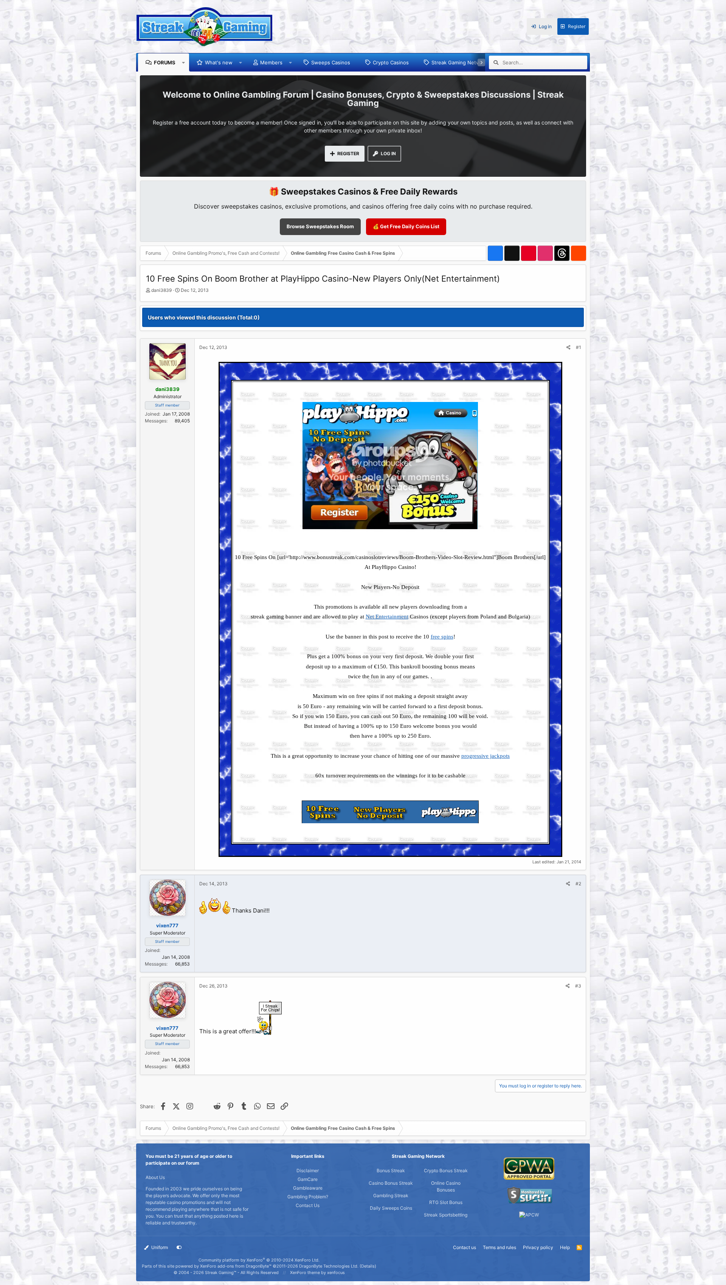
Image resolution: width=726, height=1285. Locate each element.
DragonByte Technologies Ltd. (328, 1266)
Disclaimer (307, 1170)
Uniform (159, 1247)
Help (565, 1247)
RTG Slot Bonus (445, 1202)
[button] (183, 62)
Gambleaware (308, 1188)
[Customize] (179, 1247)
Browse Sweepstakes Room (320, 226)
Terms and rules (499, 1247)
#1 (578, 347)
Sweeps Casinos (330, 62)
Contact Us (308, 1205)
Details (368, 1266)
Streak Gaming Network (459, 62)
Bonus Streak (391, 1170)
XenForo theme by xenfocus (317, 1272)
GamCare (308, 1179)
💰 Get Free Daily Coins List (406, 226)
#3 (578, 986)
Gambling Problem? (307, 1196)
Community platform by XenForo (259, 1260)
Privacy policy (538, 1247)
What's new (219, 62)
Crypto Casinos (391, 62)
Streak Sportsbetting (445, 1215)
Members (271, 62)
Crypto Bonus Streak (446, 1170)
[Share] (568, 347)
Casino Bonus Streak (391, 1183)
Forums (164, 62)
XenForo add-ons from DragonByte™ (235, 1266)
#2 (578, 883)
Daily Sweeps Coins (391, 1208)
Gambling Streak (390, 1195)
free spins (442, 637)
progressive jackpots (485, 756)
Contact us (464, 1247)
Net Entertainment (387, 617)
